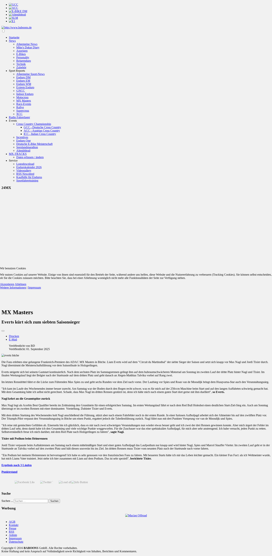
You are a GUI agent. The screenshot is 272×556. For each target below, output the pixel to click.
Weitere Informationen (13, 287)
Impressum (34, 287)
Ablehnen (20, 284)
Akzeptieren (7, 284)
